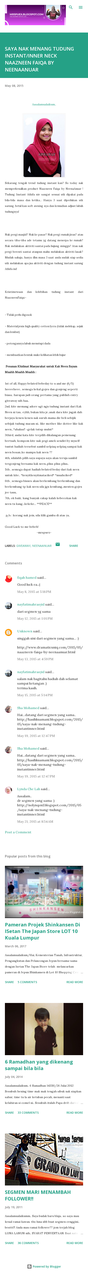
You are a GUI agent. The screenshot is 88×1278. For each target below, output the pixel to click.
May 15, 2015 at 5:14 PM (35, 695)
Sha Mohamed (28, 708)
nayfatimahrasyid (30, 604)
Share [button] (73, 546)
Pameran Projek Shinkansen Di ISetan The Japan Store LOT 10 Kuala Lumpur (42, 931)
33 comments (28, 1112)
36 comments (28, 1243)
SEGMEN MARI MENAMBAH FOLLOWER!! (38, 1195)
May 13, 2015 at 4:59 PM (35, 659)
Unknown (24, 631)
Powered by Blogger (46, 1266)
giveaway (23, 546)
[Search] (70, 7)
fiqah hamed (26, 577)
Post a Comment (18, 832)
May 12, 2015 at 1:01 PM (35, 618)
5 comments (27, 982)
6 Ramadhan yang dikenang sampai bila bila (39, 1065)
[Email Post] (57, 546)
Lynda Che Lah (28, 789)
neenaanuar (42, 546)
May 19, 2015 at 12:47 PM (36, 736)
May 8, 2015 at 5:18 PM (34, 592)
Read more (75, 982)
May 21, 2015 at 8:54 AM (35, 821)
